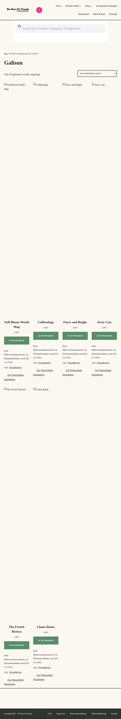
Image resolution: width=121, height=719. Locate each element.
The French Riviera (16, 629)
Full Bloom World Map (16, 324)
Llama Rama (46, 627)
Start (6, 54)
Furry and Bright (75, 322)
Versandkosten (15, 367)
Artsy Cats (104, 322)
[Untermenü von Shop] (91, 6)
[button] (16, 377)
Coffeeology (46, 322)
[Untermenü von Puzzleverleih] (80, 6)
